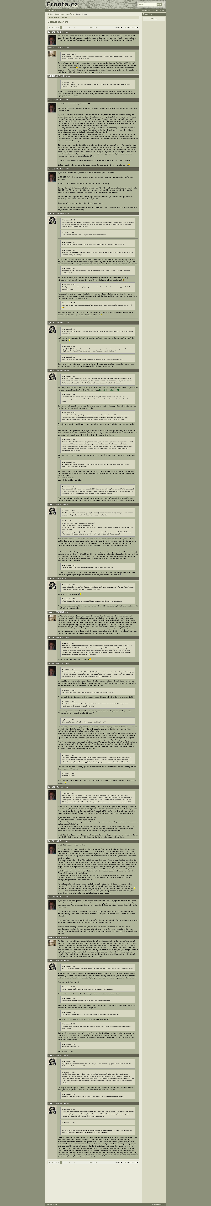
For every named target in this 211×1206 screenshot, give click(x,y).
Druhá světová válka (53, 10)
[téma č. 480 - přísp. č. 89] (109, 390)
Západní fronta (70, 14)
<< (49, 27)
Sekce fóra (64, 17)
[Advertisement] (93, 1184)
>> (74, 27)
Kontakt (162, 10)
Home (51, 14)
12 (69, 27)
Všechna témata (53, 17)
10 (63, 27)
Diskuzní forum (59, 14)
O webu (155, 10)
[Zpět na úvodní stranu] (63, 4)
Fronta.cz (161, 1204)
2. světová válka (52, 1204)
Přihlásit (154, 19)
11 (66, 27)
